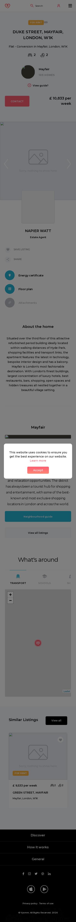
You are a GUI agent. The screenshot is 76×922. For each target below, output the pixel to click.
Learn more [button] (38, 460)
